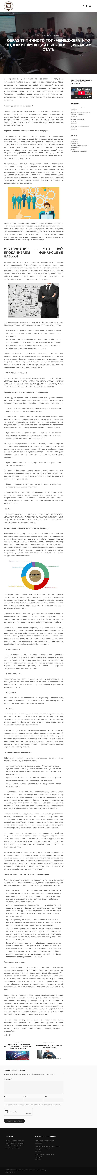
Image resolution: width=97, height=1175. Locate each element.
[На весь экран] (90, 97)
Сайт (45, 1096)
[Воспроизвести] (73, 97)
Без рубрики (74, 139)
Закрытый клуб (75, 143)
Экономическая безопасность (48, 35)
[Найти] (83, 6)
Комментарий (8, 1079)
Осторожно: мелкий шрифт (78, 108)
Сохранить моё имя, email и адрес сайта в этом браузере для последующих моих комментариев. (33, 1104)
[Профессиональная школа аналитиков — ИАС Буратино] (8, 6)
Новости (73, 149)
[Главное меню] (90, 6)
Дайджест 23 (74, 141)
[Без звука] (87, 97)
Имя (5, 1096)
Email (26, 1096)
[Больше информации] (86, 6)
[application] (81, 93)
